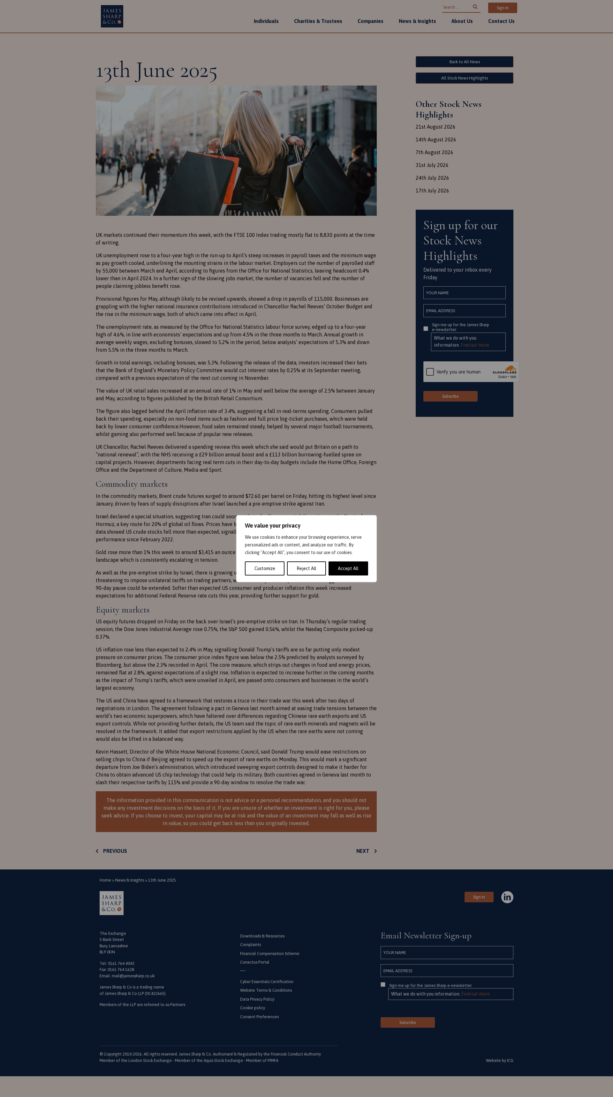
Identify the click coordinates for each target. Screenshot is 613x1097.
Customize (264, 568)
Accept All (348, 568)
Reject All (306, 568)
